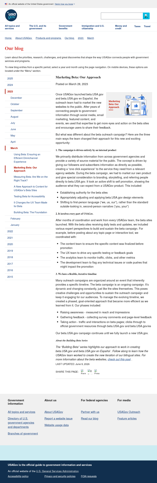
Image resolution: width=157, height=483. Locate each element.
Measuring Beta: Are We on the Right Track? (31, 178)
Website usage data (56, 425)
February (15, 218)
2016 (10, 270)
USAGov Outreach (128, 412)
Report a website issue (58, 418)
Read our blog (89, 418)
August (14, 116)
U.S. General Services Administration (57, 471)
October (15, 104)
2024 (10, 85)
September (17, 110)
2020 (10, 244)
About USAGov (53, 412)
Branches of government (23, 433)
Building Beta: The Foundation (30, 212)
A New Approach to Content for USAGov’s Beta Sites (31, 188)
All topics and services (21, 412)
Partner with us (90, 412)
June (13, 129)
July (13, 123)
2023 (10, 91)
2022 (10, 231)
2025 (10, 78)
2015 (10, 277)
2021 (10, 237)
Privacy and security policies (59, 476)
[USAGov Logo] (11, 15)
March (14, 148)
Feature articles (127, 418)
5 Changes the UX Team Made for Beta (30, 204)
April (13, 141)
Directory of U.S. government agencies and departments (21, 422)
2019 (10, 250)
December (16, 97)
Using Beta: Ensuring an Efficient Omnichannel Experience (27, 158)
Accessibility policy (18, 476)
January (15, 225)
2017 (10, 263)
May (13, 135)
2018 (10, 257)
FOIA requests (89, 476)
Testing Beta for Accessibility (29, 196)
